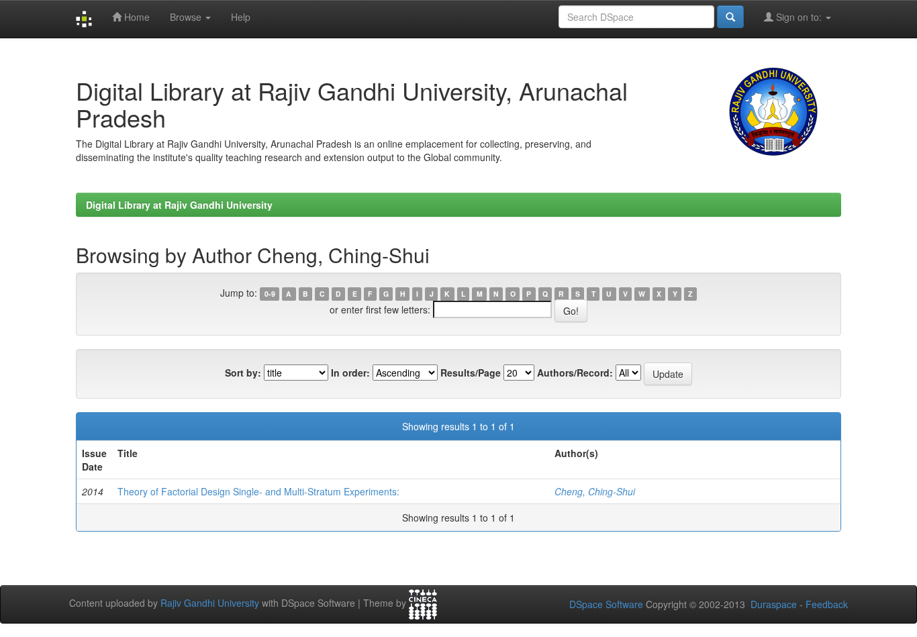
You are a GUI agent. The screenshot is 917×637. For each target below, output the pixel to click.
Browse (187, 16)
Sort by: (243, 372)
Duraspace (774, 604)
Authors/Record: (575, 372)
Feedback (827, 604)
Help (240, 16)
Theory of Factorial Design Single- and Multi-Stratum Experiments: (258, 491)
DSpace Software (606, 604)
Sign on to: (798, 16)
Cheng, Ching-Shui (594, 491)
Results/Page (470, 372)
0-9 (269, 294)
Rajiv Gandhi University (209, 602)
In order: (350, 372)
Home (136, 16)
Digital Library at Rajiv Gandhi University (179, 204)
